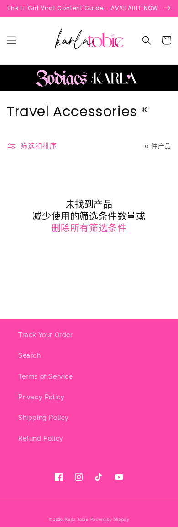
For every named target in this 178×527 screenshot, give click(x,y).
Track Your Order (45, 335)
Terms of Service (45, 376)
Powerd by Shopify (110, 519)
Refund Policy (40, 438)
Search (29, 355)
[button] (11, 40)
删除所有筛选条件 (89, 228)
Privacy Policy (41, 397)
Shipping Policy (43, 417)
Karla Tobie (77, 519)
